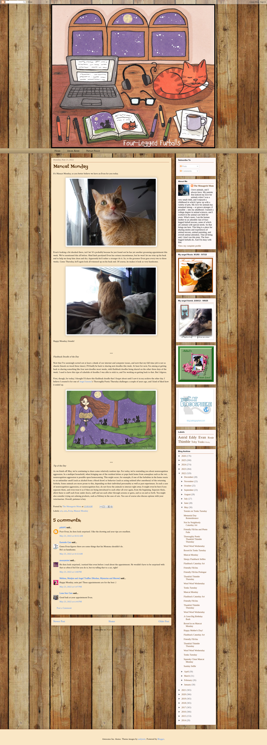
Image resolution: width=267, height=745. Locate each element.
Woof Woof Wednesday (194, 546)
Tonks (201, 441)
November (189, 481)
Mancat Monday (81, 510)
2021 (183, 690)
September (189, 490)
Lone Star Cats (66, 593)
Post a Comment (64, 608)
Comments (187, 171)
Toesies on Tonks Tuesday (195, 511)
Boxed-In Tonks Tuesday (195, 550)
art (61, 510)
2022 (183, 473)
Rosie (211, 437)
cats (65, 510)
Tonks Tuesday (190, 588)
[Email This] (101, 506)
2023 (183, 469)
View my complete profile (189, 246)
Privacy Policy (93, 151)
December (189, 477)
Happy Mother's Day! (193, 630)
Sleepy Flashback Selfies (195, 559)
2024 (183, 464)
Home (57, 151)
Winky (207, 442)
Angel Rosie (73, 151)
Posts (184, 166)
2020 (183, 694)
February (188, 680)
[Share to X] (106, 506)
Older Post (163, 621)
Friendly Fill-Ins (191, 568)
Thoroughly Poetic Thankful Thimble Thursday (193, 539)
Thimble (184, 442)
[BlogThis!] (103, 506)
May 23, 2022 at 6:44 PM (71, 601)
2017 (183, 707)
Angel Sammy (85, 381)
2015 (183, 716)
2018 (183, 703)
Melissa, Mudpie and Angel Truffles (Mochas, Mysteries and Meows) (90, 578)
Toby (194, 441)
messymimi (65, 560)
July (186, 499)
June (186, 503)
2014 (183, 720)
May (186, 507)
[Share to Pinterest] (111, 506)
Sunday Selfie (190, 666)
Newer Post (59, 621)
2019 (183, 698)
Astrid (182, 437)
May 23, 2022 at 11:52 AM (71, 553)
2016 (183, 712)
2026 (183, 456)
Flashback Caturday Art (194, 563)
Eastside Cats (65, 542)
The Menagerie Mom (204, 186)
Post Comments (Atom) (117, 629)
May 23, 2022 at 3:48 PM (71, 571)
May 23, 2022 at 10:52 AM (71, 536)
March (187, 676)
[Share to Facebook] (108, 506)
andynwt (141, 739)
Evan (70, 510)
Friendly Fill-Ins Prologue (195, 572)
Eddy (193, 437)
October (188, 485)
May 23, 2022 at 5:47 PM (71, 586)
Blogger (161, 739)
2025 (183, 460)
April (186, 671)
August (187, 494)
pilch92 (63, 527)
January (187, 684)
